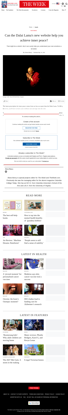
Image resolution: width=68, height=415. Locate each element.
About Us (6, 394)
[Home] (2, 10)
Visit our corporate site (55, 409)
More (63, 10)
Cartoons (43, 10)
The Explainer (9, 10)
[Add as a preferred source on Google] (34, 403)
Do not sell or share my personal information (42, 397)
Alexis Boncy (28, 52)
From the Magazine (54, 10)
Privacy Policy (49, 394)
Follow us (54, 101)
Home (30, 27)
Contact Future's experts (19, 394)
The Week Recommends (23, 10)
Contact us (45, 161)
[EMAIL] (6, 172)
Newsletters (34, 10)
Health (36, 27)
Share (7, 101)
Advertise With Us (16, 397)
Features (34, 30)
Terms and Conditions (36, 394)
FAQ (24, 397)
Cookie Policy (60, 394)
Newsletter (62, 101)
